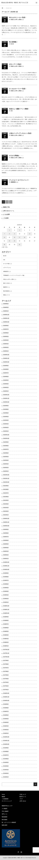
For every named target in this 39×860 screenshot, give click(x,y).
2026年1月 (6, 311)
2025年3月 (6, 343)
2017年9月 (6, 660)
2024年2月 (6, 387)
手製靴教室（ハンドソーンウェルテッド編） (14, 275)
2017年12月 (6, 649)
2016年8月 (6, 707)
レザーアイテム (7, 267)
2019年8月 (6, 576)
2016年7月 (6, 711)
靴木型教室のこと (7, 291)
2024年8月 (6, 369)
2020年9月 (6, 529)
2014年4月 (6, 766)
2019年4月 (6, 591)
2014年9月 (6, 748)
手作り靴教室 (5, 811)
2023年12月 (6, 394)
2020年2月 (6, 555)
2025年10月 (6, 322)
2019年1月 (6, 602)
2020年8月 (6, 533)
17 (19, 237)
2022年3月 (6, 464)
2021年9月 (6, 485)
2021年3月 (6, 507)
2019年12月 (6, 562)
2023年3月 (6, 424)
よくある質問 (6, 214)
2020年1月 (6, 558)
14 (4, 237)
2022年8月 (6, 445)
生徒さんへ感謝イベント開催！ (19, 109)
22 (9, 240)
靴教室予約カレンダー (7, 805)
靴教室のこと (6, 287)
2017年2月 (6, 686)
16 (14, 237)
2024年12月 (6, 354)
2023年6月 (6, 413)
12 (29, 233)
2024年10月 (6, 362)
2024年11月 (6, 358)
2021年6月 (6, 496)
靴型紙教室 (4, 817)
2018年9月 (6, 616)
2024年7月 (6, 373)
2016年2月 (6, 729)
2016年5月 (6, 718)
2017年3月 (6, 682)
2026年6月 (6, 303)
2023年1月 (6, 431)
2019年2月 (6, 598)
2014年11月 (6, 740)
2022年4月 (6, 460)
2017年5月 (6, 675)
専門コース (4, 814)
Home (3, 794)
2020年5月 (6, 544)
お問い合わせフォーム (8, 210)
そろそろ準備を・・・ (16, 155)
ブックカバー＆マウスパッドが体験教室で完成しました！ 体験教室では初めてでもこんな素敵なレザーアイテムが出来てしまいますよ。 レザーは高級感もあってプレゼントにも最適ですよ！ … (19, 190)
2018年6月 (6, 627)
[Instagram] (21, 851)
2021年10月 (6, 482)
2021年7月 (6, 493)
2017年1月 (6, 689)
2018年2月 (6, 642)
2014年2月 (6, 773)
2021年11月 (6, 478)
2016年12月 (6, 693)
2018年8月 (6, 620)
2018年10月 (6, 613)
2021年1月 (6, 515)
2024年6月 (6, 376)
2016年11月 (6, 697)
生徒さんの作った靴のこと (17, 19)
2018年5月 (6, 631)
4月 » (6, 247)
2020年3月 (6, 551)
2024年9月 (6, 365)
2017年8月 (6, 664)
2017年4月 (6, 678)
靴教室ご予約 (6, 207)
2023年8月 (6, 409)
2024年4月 (6, 383)
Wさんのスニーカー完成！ (17, 17)
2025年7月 (6, 329)
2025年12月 (6, 314)
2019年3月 (6, 595)
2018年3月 (6, 638)
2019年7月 (6, 580)
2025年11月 (6, 318)
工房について (23, 794)
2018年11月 (6, 609)
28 (4, 244)
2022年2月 (6, 467)
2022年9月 (6, 442)
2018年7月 (6, 624)
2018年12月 (6, 606)
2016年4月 (6, 722)
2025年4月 (6, 340)
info (12, 110)
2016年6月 (6, 715)
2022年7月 (6, 449)
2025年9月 (6, 325)
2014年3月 (6, 769)
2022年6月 (6, 453)
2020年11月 (6, 522)
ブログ (21, 798)
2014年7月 (6, 755)
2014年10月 (6, 744)
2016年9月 (6, 704)
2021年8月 (6, 489)
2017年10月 (6, 657)
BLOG (12, 44)
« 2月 (3, 247)
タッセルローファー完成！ (17, 88)
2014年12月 (6, 737)
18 (24, 237)
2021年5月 (6, 500)
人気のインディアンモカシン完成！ (20, 133)
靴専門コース (23, 796)
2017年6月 (6, 671)
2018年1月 (6, 646)
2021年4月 (6, 504)
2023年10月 (6, 402)
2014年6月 (6, 758)
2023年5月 (6, 416)
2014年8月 (6, 751)
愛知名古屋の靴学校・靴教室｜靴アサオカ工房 (14, 2)
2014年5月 (6, 762)
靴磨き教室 (4, 825)
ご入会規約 (6, 218)
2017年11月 (6, 653)
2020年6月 (6, 540)
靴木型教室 (4, 819)
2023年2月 (6, 427)
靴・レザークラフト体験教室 (9, 822)
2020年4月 (6, 547)
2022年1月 (6, 471)
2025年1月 (6, 351)
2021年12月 (6, 475)
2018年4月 (6, 635)
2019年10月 (6, 569)
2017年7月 (6, 667)
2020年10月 (6, 525)
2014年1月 (6, 777)
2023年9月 (6, 405)
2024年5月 (6, 380)
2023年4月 (6, 420)
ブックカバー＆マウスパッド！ (19, 180)
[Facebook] (18, 851)
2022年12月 (6, 434)
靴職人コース (6, 295)
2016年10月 (6, 700)
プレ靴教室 (4, 808)
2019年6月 (6, 584)
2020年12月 (6, 518)
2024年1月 (6, 391)
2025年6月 (6, 333)
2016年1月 (6, 733)
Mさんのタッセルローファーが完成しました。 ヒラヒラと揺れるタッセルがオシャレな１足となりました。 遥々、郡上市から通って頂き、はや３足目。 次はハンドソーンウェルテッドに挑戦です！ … (19, 99)
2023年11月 (6, 398)
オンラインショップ (7, 801)
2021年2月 (6, 511)
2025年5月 (6, 336)
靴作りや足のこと (7, 283)
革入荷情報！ (13, 42)
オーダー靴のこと (7, 263)
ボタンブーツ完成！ (15, 64)
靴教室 (3, 796)
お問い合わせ (23, 801)
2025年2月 (6, 347)
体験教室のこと (14, 182)
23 (14, 240)
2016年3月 (6, 726)
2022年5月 (6, 456)
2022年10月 (6, 438)
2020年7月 (6, 536)
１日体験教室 (5, 798)
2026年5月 (6, 307)
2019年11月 (6, 566)
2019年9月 (6, 573)
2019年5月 (6, 587)
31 (19, 244)
